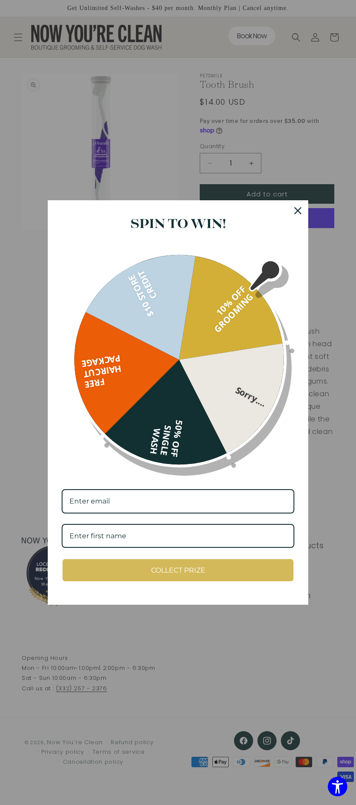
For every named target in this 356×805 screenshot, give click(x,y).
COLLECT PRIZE (178, 570)
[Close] (297, 210)
